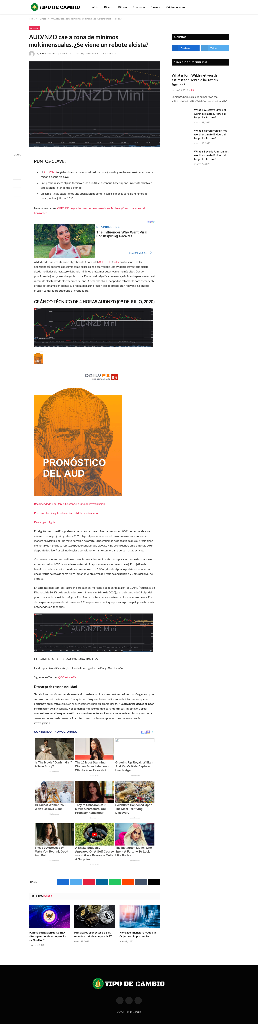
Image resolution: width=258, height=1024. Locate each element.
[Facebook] (17, 165)
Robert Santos (47, 53)
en (192, 90)
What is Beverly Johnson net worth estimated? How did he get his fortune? (211, 155)
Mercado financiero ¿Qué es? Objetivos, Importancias (138, 934)
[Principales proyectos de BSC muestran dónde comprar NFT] (94, 916)
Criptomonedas (175, 7)
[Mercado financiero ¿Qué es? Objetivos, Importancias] (140, 916)
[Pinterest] (17, 193)
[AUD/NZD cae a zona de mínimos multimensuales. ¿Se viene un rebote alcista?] (94, 104)
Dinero (108, 7)
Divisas (34, 28)
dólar (116, 262)
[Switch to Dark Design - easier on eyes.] (227, 7)
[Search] (222, 7)
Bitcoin (122, 7)
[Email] (17, 202)
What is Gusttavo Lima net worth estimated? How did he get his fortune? (210, 113)
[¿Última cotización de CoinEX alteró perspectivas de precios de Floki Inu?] (49, 916)
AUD (101, 262)
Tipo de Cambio (133, 1011)
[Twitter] (17, 174)
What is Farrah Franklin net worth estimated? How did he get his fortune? (210, 134)
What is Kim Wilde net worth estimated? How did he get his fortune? (195, 80)
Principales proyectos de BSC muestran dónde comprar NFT (93, 934)
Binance (155, 7)
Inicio (94, 7)
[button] (94, 437)
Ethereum (139, 7)
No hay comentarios (87, 53)
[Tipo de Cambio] (55, 7)
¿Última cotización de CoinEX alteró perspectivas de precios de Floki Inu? (48, 936)
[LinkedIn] (17, 183)
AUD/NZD (50, 172)
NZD (108, 262)
